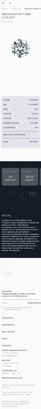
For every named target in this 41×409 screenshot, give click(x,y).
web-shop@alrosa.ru (10, 356)
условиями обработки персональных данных (18, 308)
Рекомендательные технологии (15, 401)
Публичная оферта (10, 406)
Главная (5, 9)
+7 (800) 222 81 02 (10, 353)
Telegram (5, 373)
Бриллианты (16, 9)
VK (19, 373)
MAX (14, 373)
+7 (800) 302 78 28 (10, 363)
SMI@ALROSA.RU (7, 366)
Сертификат (9, 128)
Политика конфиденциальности (15, 404)
